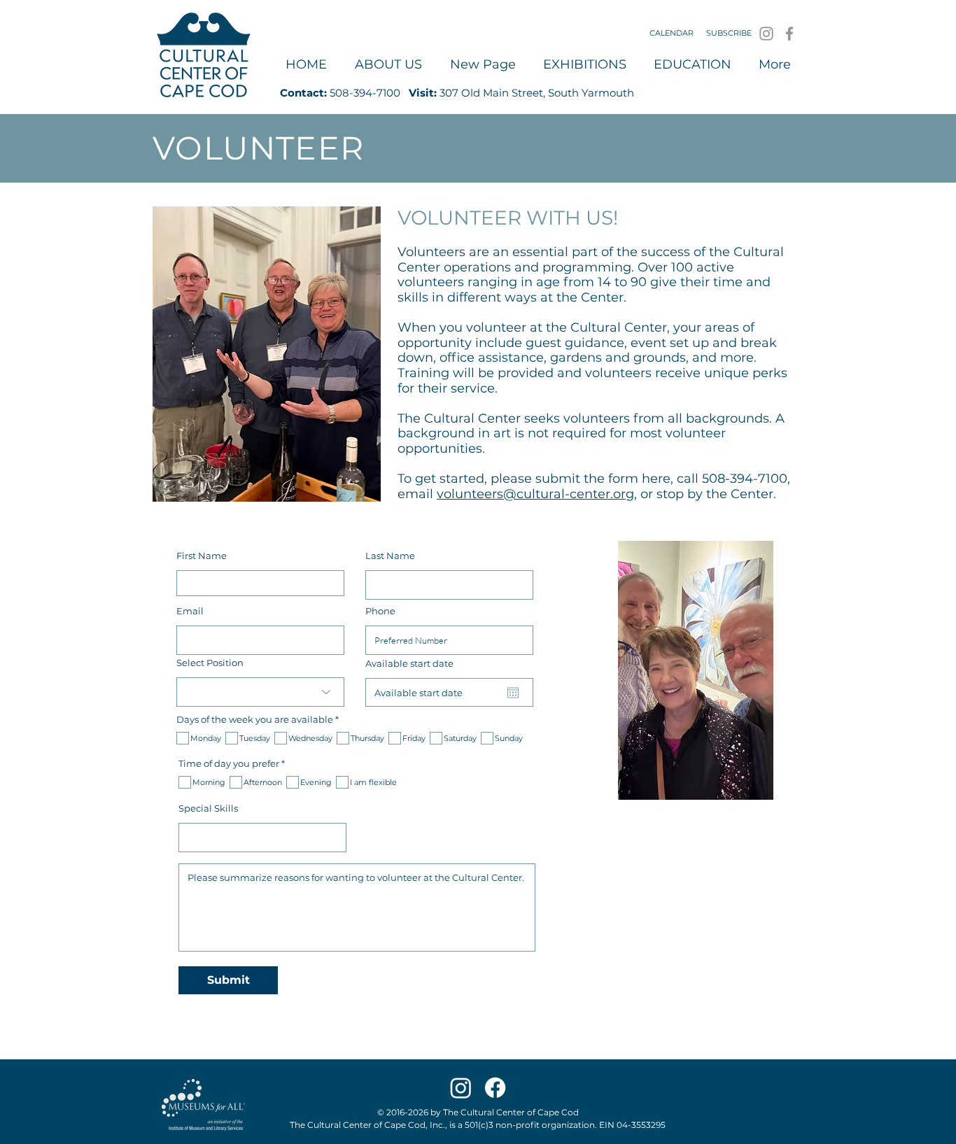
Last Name (390, 555)
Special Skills (208, 808)
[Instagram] (766, 33)
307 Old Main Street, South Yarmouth (537, 92)
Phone (380, 611)
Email (190, 611)
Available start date (415, 663)
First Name (201, 555)
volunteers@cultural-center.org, (537, 494)
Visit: (423, 92)
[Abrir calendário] (513, 692)
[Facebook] (789, 33)
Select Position (210, 663)
